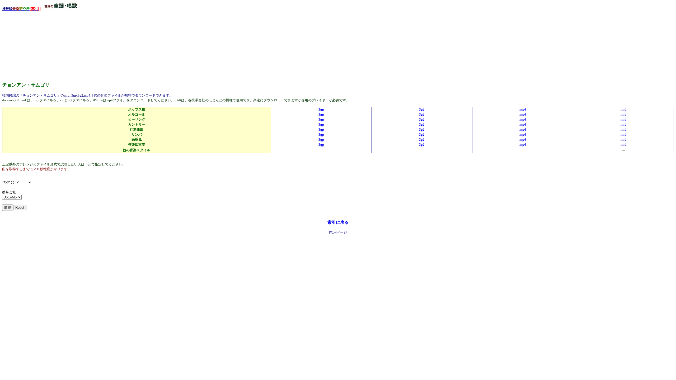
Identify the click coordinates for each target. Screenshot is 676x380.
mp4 (522, 109)
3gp (321, 109)
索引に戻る (338, 222)
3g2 (422, 109)
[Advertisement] (41, 45)
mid (623, 109)
